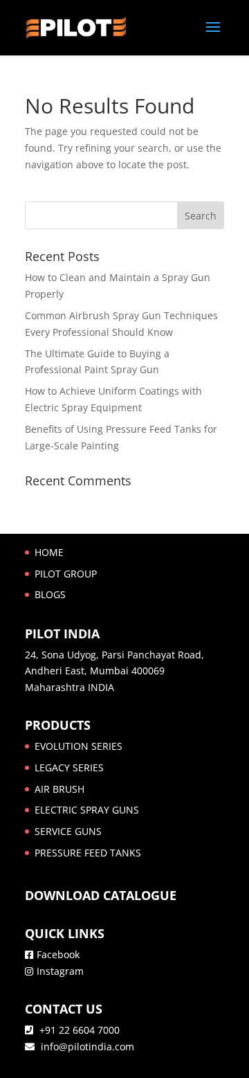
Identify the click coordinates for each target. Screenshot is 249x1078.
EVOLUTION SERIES (78, 746)
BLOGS (50, 594)
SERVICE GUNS (68, 831)
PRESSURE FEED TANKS (88, 852)
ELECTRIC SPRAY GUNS (87, 809)
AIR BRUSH (59, 789)
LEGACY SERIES (69, 767)
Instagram (60, 971)
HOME (49, 552)
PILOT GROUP (66, 573)
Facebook (58, 954)
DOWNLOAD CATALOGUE (100, 895)
